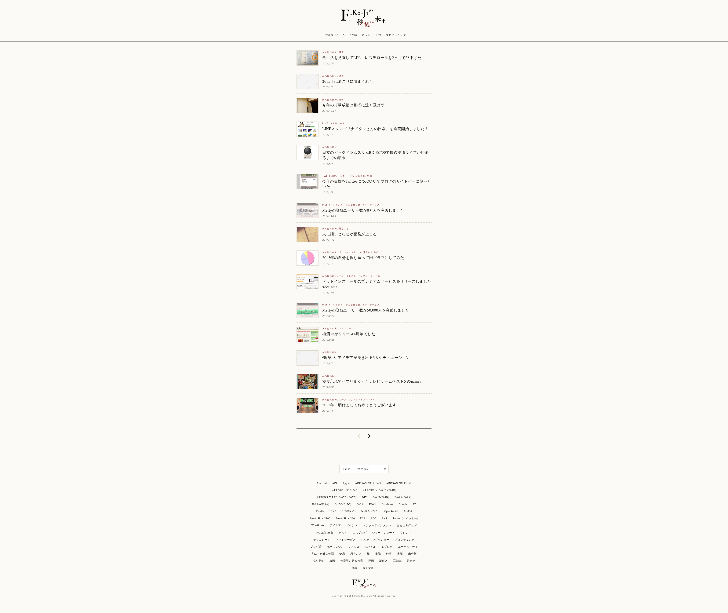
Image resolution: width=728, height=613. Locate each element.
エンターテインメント (377, 525)
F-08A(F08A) (403, 497)
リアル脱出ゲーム (333, 35)
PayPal (408, 511)
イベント (352, 525)
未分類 (412, 553)
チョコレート (321, 539)
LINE (325, 123)
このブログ (345, 399)
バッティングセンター (375, 539)
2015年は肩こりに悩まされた (347, 81)
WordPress (317, 525)
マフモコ (353, 546)
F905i (360, 504)
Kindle (320, 511)
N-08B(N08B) (370, 511)
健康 (341, 52)
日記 (378, 553)
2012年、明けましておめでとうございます (359, 404)
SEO (374, 518)
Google (403, 504)
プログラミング (396, 35)
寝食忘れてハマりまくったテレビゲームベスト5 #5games (371, 381)
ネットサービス (372, 35)
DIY (364, 497)
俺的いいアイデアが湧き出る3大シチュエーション (366, 357)
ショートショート (383, 532)
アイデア (335, 525)
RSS (363, 518)
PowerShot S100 (320, 518)
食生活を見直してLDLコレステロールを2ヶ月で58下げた (371, 57)
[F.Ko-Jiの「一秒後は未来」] (364, 18)
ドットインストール (350, 252)
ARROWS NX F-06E (345, 490)
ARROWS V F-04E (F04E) (379, 490)
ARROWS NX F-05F (399, 483)
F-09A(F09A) (320, 504)
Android (322, 483)
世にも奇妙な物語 (322, 553)
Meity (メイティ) (333, 204)
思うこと (344, 228)
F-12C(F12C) (343, 504)
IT (414, 504)
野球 (341, 99)
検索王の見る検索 (351, 560)
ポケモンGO (335, 546)
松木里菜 (318, 560)
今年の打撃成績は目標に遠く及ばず (353, 105)
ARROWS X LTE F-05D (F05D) (336, 497)
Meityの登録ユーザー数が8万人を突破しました (363, 210)
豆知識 (353, 35)
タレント (406, 532)
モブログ (387, 546)
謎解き (383, 560)
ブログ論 (316, 546)
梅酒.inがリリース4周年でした (348, 333)
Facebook (387, 504)
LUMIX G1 (349, 511)
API (334, 483)
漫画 (371, 560)
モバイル (370, 546)
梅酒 (332, 560)
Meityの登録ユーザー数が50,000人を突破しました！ (367, 310)
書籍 (400, 553)
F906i (372, 504)
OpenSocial (391, 511)
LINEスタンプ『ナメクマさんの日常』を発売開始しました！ (375, 128)
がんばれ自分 (329, 52)
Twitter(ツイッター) (335, 176)
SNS (384, 518)
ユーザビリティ (408, 546)
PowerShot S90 (345, 518)
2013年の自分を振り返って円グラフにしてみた (363, 257)
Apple (346, 483)
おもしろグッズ (407, 525)
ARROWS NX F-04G (368, 483)
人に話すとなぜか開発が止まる (349, 233)
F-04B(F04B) (381, 497)
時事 (389, 553)
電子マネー (369, 568)
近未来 (411, 560)
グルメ (343, 532)
